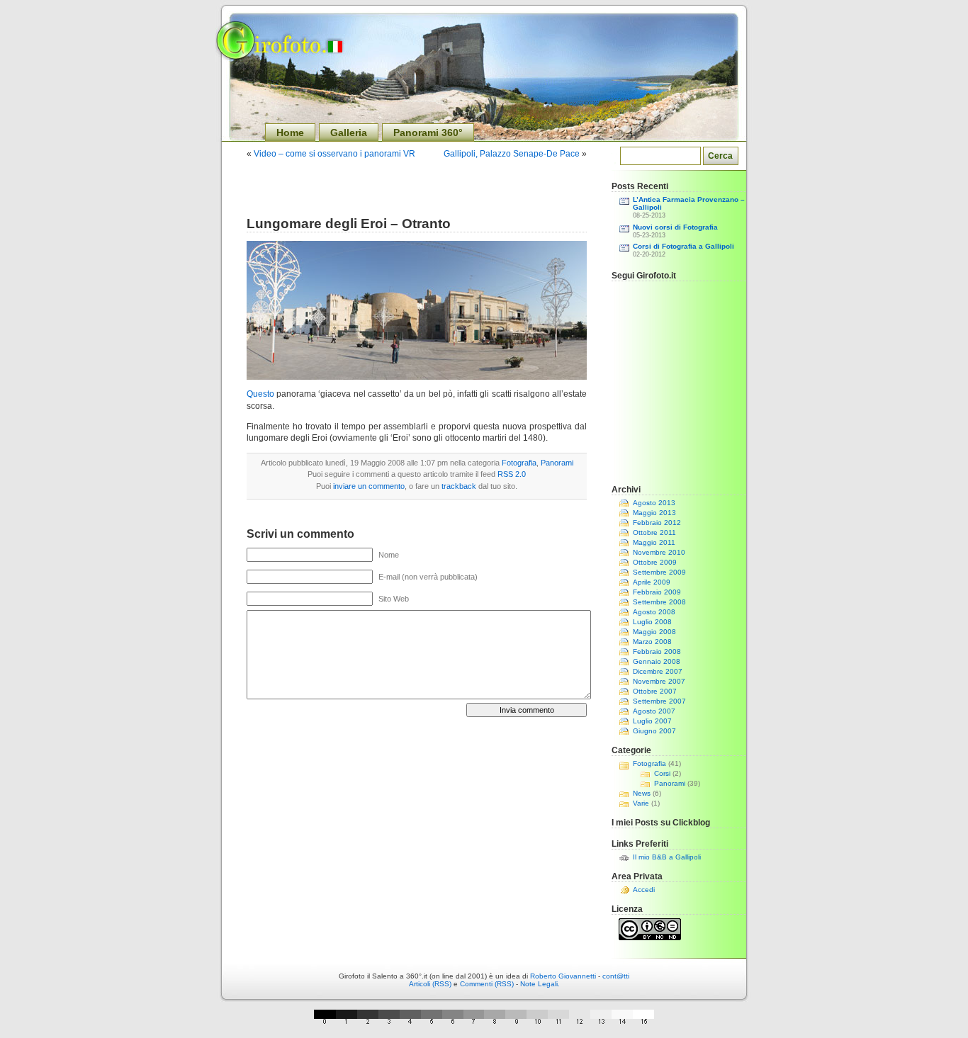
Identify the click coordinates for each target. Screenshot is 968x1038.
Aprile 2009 (651, 582)
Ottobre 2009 (655, 562)
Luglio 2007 (652, 721)
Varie (641, 803)
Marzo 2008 (652, 641)
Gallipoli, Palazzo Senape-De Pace (512, 154)
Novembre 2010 (659, 552)
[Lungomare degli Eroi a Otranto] (417, 377)
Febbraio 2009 (657, 592)
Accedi (644, 889)
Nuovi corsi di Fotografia (675, 227)
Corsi (662, 773)
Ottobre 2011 (654, 532)
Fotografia (519, 462)
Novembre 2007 (659, 681)
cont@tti (615, 976)
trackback (458, 486)
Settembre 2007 (659, 701)
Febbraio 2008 (657, 651)
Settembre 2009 (659, 572)
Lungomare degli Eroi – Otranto (349, 223)
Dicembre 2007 (657, 671)
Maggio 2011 (654, 542)
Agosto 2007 (654, 711)
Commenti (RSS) (487, 984)
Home (290, 132)
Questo (260, 394)
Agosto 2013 (654, 503)
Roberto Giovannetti (563, 976)
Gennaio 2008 (656, 661)
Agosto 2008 (654, 612)
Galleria (348, 132)
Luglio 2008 (652, 622)
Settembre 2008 (659, 602)
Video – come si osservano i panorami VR (334, 154)
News (642, 793)
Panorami (557, 462)
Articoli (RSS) (430, 984)
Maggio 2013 (654, 513)
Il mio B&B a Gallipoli (667, 857)
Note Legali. (540, 984)
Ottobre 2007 (655, 691)
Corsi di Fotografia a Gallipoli (683, 246)
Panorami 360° (428, 132)
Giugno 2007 (654, 731)
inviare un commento (369, 486)
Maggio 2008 (654, 632)
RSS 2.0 (511, 474)
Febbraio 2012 (657, 522)
